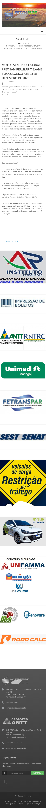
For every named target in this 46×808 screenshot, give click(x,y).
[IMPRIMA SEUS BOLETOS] (23, 304)
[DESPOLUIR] (23, 531)
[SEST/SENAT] (23, 437)
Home (19, 44)
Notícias (26, 44)
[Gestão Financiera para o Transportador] (23, 639)
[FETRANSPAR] (23, 402)
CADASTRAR (38, 773)
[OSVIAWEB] (23, 615)
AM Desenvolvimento (23, 796)
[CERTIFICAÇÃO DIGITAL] (23, 267)
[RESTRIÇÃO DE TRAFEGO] (23, 483)
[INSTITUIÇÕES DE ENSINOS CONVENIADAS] (23, 576)
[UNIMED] (23, 370)
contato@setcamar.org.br (16, 708)
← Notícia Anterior (11, 241)
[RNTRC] (23, 337)
